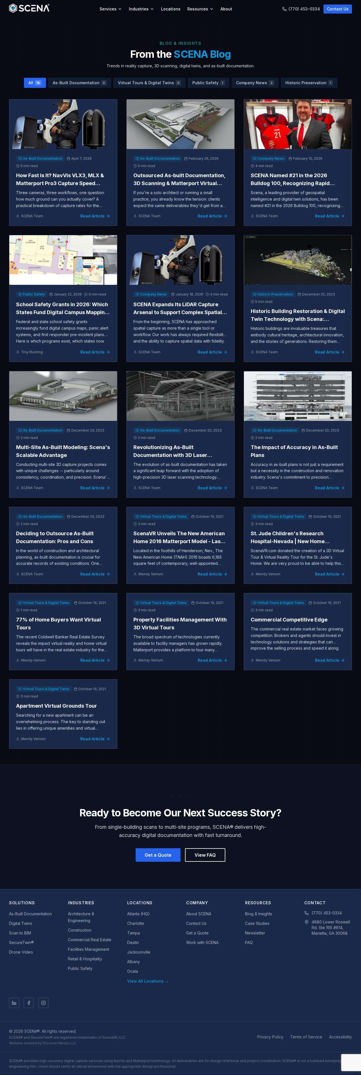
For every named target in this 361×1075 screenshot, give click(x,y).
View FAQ (205, 855)
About (226, 8)
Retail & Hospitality (85, 958)
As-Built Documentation (79, 82)
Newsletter (255, 932)
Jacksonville (138, 952)
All (34, 82)
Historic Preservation (308, 82)
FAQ (249, 942)
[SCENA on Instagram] (43, 1003)
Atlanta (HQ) (138, 913)
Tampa (133, 932)
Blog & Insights (258, 913)
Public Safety (207, 82)
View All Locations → (148, 981)
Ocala (132, 971)
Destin (133, 942)
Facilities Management (88, 949)
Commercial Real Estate (89, 939)
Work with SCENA (202, 942)
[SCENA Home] (29, 9)
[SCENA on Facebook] (29, 1003)
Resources (197, 8)
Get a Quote (158, 855)
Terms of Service (306, 1036)
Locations (170, 8)
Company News (254, 82)
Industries (139, 8)
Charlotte (135, 923)
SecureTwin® (21, 942)
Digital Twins (20, 923)
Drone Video (21, 952)
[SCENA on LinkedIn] (14, 1003)
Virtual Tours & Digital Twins (148, 82)
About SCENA (198, 913)
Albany (133, 961)
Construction (79, 930)
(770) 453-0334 (304, 8)
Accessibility (340, 1036)
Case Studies (257, 923)
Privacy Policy (270, 1036)
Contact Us (338, 8)
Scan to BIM (20, 932)
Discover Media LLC (59, 1043)
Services (108, 8)
